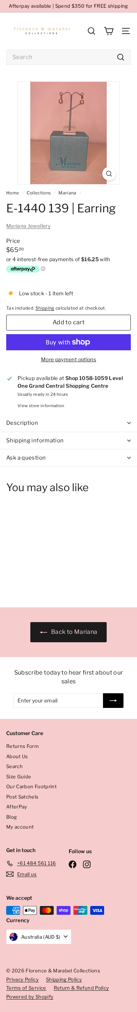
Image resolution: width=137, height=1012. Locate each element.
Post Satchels (22, 797)
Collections (39, 193)
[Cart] (108, 31)
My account (20, 827)
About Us (17, 756)
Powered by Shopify (29, 997)
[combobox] (68, 57)
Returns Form (22, 746)
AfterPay (16, 807)
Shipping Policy (64, 979)
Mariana (67, 193)
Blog (11, 817)
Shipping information (35, 440)
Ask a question (26, 457)
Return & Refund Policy (81, 988)
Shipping (44, 308)
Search (14, 766)
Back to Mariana (74, 631)
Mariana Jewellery (28, 226)
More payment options (68, 359)
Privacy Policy (22, 979)
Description (22, 423)
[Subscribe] (113, 700)
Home (13, 193)
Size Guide (18, 776)
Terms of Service (26, 988)
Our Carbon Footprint (31, 786)
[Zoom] (109, 173)
